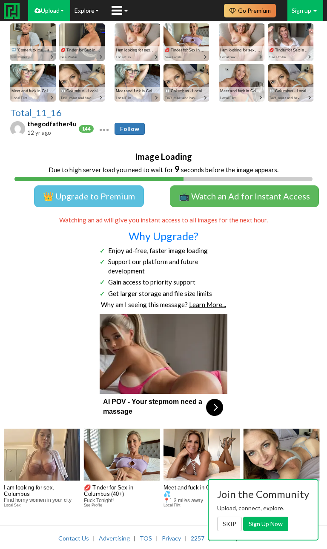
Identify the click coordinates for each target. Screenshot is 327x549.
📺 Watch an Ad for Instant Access (244, 196)
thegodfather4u (52, 124)
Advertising (114, 538)
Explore (85, 10)
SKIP (229, 523)
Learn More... (207, 304)
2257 (197, 538)
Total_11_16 (36, 112)
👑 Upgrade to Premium (89, 196)
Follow (129, 128)
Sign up (302, 10)
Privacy (171, 538)
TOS (146, 538)
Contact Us (73, 538)
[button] (104, 129)
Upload (50, 10)
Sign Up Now (266, 523)
